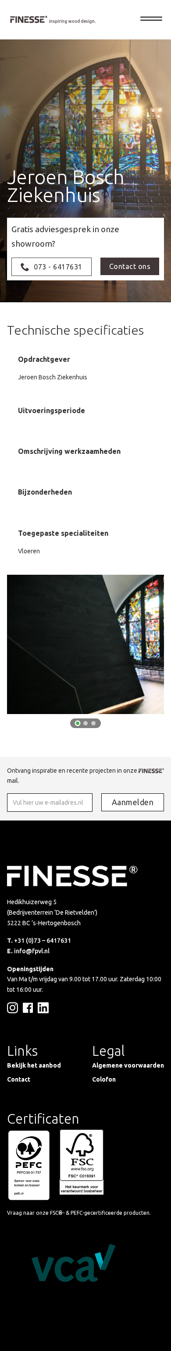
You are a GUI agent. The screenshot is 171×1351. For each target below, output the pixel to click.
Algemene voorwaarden (128, 1065)
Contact (18, 1079)
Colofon (104, 1079)
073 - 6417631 (58, 267)
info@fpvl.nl (32, 951)
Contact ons (130, 266)
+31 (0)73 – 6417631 (42, 940)
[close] (151, 20)
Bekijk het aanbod (34, 1065)
